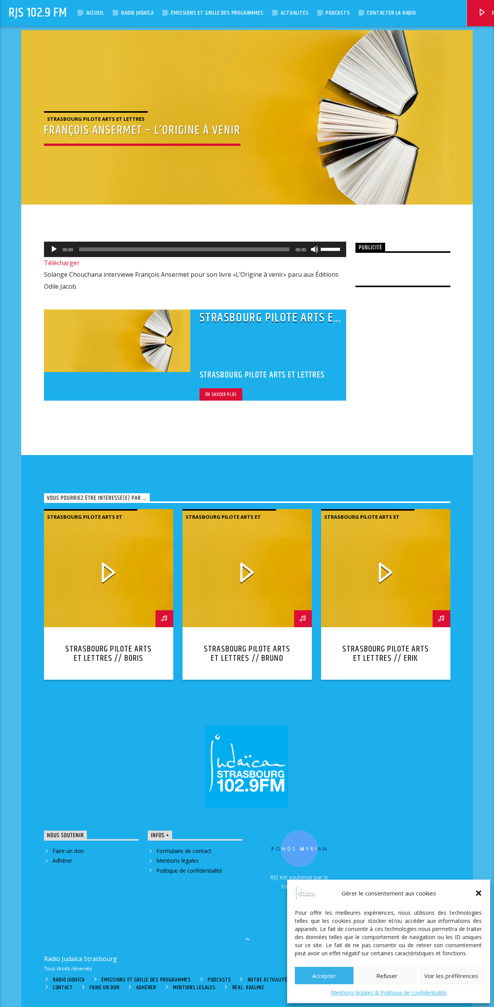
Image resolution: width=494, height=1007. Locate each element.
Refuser (387, 976)
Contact (63, 987)
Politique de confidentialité (189, 870)
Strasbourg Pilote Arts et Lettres (96, 118)
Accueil (95, 13)
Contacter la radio (391, 13)
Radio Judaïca (137, 13)
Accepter (324, 976)
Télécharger (62, 263)
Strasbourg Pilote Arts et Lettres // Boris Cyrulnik (108, 658)
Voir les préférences (451, 976)
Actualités (294, 13)
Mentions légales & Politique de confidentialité (389, 992)
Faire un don (68, 851)
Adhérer (62, 860)
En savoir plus (221, 394)
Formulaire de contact (183, 851)
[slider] (331, 249)
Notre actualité (268, 980)
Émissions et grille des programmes (217, 13)
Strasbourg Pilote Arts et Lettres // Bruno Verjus (247, 658)
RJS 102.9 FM (37, 13)
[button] (478, 893)
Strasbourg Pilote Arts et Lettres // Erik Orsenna (385, 658)
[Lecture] (54, 249)
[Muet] (314, 249)
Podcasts (338, 13)
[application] (195, 249)
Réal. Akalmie (248, 987)
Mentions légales (177, 860)
